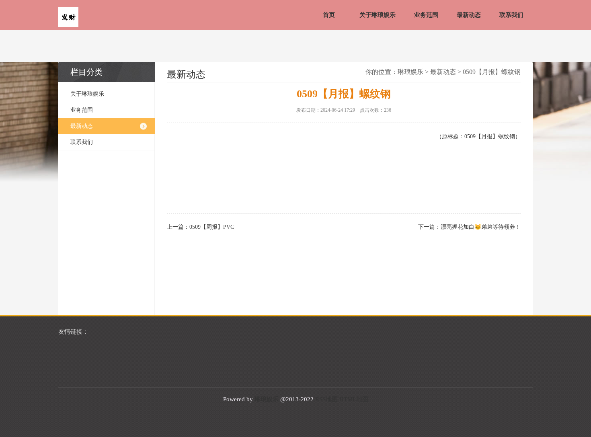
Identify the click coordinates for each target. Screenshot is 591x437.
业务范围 (426, 15)
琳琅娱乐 (410, 71)
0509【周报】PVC (211, 227)
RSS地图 (326, 399)
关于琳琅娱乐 (377, 15)
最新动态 (469, 15)
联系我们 (511, 15)
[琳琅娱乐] (68, 18)
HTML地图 (353, 399)
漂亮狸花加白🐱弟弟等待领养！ (481, 227)
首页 (329, 15)
